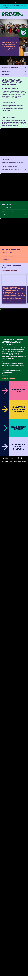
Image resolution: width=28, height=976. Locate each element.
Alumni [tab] (19, 461)
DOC (21, 93)
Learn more (4, 113)
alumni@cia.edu (19, 97)
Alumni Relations (7, 2)
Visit (25, 2)
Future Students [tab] (5, 461)
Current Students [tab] (13, 461)
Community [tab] (24, 461)
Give (21, 2)
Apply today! (5, 7)
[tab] (22, 458)
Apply (16, 2)
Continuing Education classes (17, 91)
